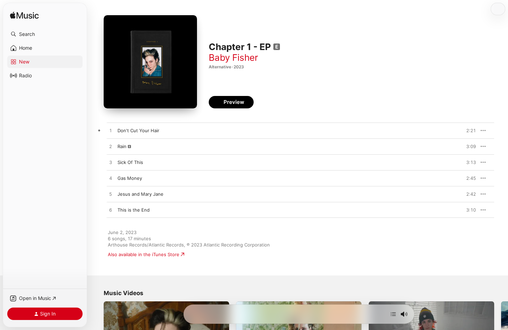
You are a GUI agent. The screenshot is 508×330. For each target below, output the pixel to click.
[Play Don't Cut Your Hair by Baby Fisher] (110, 131)
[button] (45, 34)
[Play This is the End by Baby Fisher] (110, 210)
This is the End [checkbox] (133, 210)
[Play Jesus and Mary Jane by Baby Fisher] (110, 194)
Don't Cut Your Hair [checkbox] (138, 130)
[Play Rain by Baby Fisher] (110, 147)
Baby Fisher (233, 57)
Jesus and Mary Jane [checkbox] (140, 194)
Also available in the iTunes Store (143, 254)
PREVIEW (468, 130)
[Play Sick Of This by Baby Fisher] (110, 162)
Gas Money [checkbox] (129, 178)
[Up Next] (393, 314)
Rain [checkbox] (121, 146)
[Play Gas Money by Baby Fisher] (110, 178)
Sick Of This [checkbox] (130, 162)
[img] (24, 16)
